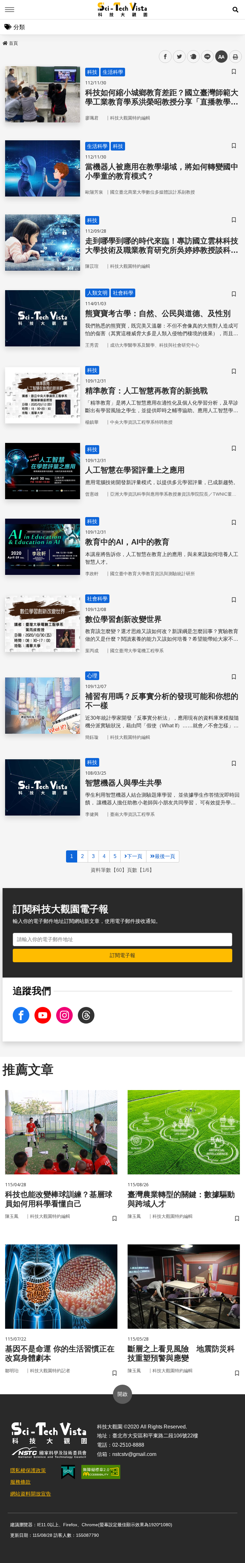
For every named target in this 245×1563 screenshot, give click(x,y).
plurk (192, 56)
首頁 (13, 43)
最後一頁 (165, 856)
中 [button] (221, 56)
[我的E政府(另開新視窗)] (68, 1472)
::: (4, 41)
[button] (235, 9)
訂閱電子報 (122, 955)
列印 (235, 56)
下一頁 (134, 856)
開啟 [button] (122, 1394)
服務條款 (20, 1482)
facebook (165, 56)
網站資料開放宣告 (30, 1494)
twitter (179, 56)
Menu (9, 9)
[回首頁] (122, 9)
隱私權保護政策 (28, 1470)
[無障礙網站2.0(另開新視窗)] (100, 1472)
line (205, 56)
